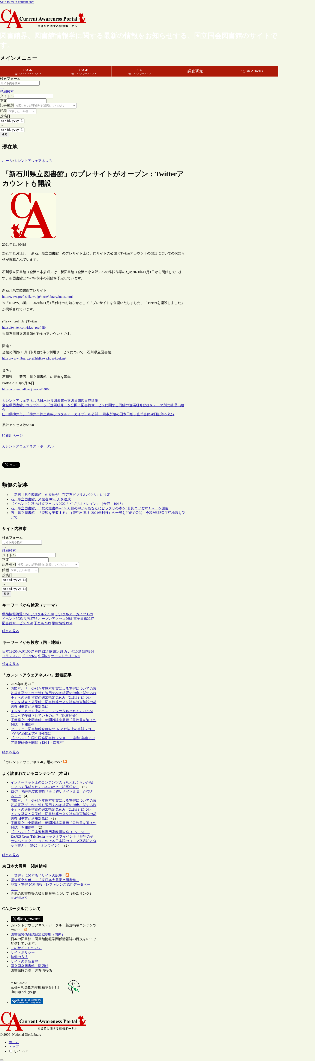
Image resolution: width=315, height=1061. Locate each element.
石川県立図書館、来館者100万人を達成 (41, 499)
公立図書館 (72, 400)
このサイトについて (26, 948)
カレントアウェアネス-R (21, 400)
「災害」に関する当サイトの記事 (36, 875)
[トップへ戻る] (1, 1060)
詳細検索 (7, 91)
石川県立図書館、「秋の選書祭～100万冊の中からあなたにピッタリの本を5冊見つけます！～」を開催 (89, 508)
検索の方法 (19, 957)
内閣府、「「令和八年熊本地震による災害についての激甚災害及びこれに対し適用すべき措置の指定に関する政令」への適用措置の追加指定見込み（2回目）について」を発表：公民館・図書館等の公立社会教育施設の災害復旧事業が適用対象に (53, 697)
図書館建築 (89, 400)
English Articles (250, 71)
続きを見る (10, 631)
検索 (4, 134)
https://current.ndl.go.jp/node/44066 (26, 389)
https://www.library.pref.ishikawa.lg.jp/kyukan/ (34, 358)
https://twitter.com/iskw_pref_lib (24, 327)
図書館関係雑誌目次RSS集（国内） (38, 934)
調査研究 (195, 71)
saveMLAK (19, 898)
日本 (43, 400)
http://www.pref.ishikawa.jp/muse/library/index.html (37, 296)
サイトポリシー (23, 952)
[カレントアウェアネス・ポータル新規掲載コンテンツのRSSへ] (25, 930)
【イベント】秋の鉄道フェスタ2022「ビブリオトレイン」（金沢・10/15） (68, 504)
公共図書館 (55, 400)
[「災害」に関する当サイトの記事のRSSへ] (67, 875)
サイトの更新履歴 (24, 961)
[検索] (1, 88)
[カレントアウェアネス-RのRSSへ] (65, 762)
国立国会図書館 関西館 (29, 966)
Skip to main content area (17, 2)
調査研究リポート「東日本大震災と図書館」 (45, 880)
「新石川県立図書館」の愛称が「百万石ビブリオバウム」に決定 (60, 495)
